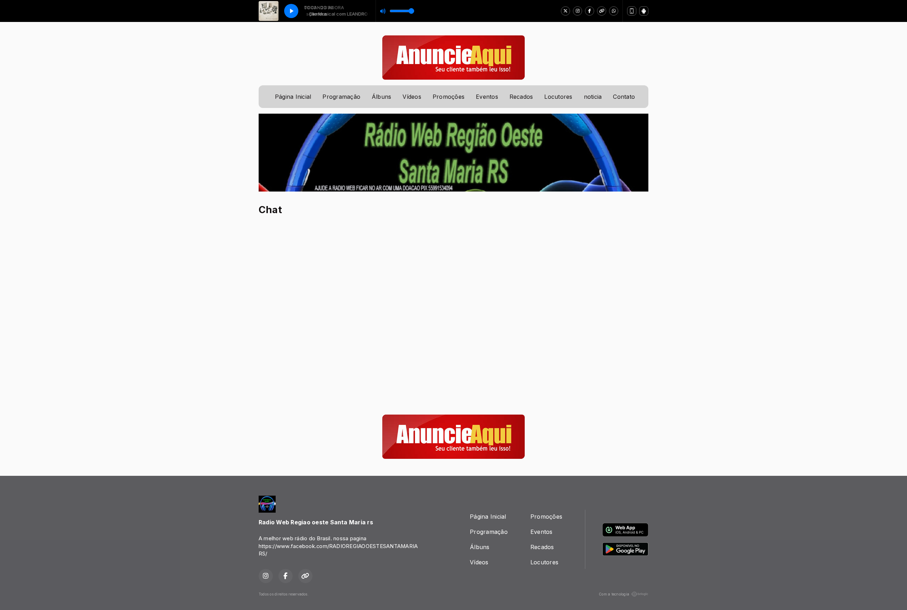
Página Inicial (293, 96)
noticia (593, 96)
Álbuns (381, 96)
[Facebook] (589, 11)
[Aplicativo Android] (643, 11)
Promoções (448, 96)
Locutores (558, 96)
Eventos (487, 96)
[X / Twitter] (565, 11)
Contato (624, 96)
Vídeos (411, 96)
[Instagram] (577, 11)
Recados (521, 96)
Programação (341, 96)
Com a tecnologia (614, 594)
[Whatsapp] (613, 11)
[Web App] (631, 11)
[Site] (601, 11)
